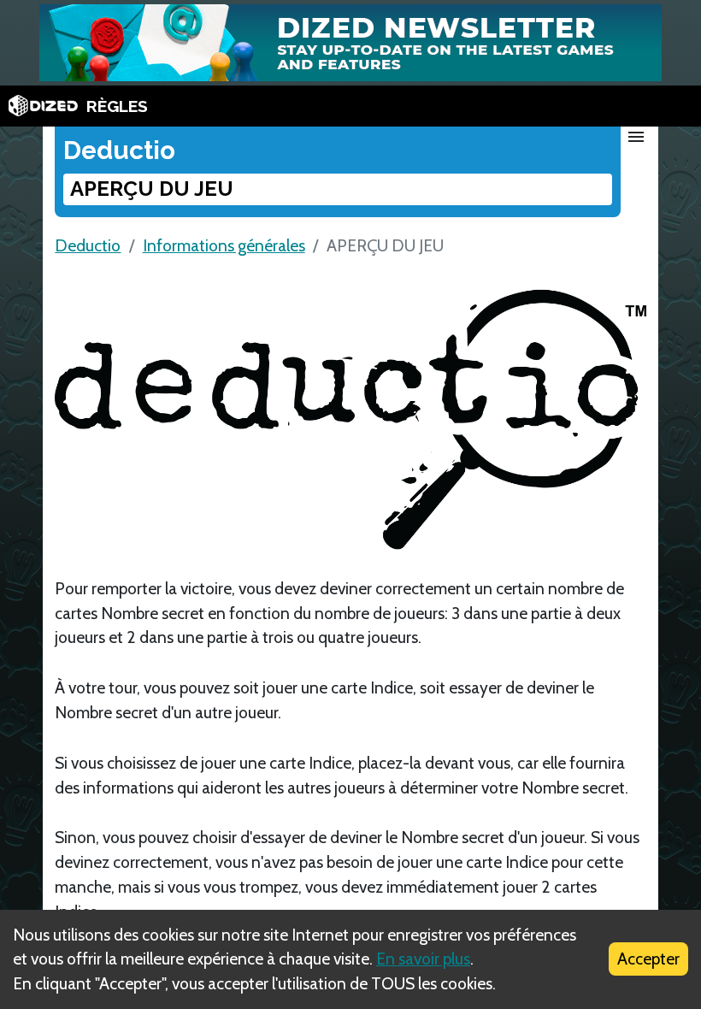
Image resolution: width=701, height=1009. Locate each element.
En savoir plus (423, 958)
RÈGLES (117, 106)
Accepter (648, 958)
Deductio (88, 245)
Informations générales (224, 245)
